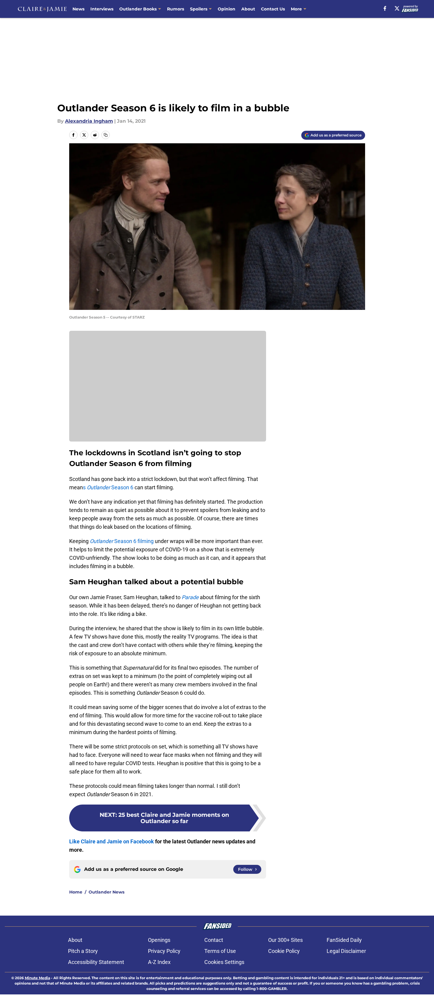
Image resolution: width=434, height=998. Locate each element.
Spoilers (198, 9)
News (78, 9)
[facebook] (385, 8)
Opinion (226, 9)
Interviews (101, 9)
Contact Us (273, 9)
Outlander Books (138, 9)
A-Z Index (159, 962)
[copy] (105, 135)
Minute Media (37, 978)
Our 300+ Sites (285, 940)
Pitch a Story (83, 951)
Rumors (175, 9)
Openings (159, 940)
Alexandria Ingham (89, 121)
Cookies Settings (224, 962)
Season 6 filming (122, 541)
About (248, 9)
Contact (213, 940)
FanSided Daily (344, 940)
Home (75, 892)
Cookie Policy (284, 951)
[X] (397, 8)
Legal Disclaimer (346, 951)
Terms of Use (220, 951)
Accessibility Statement (96, 962)
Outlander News (106, 892)
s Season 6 (108, 487)
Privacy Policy (164, 951)
